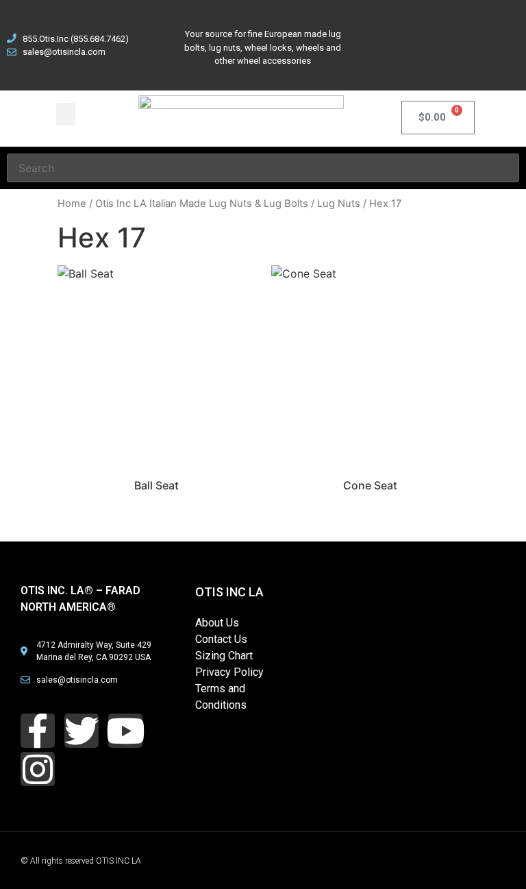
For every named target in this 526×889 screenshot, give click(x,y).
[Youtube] (485, 24)
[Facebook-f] (38, 731)
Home (72, 203)
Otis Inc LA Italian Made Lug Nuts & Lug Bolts (201, 203)
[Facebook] (391, 24)
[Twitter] (438, 24)
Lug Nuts (338, 203)
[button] (65, 114)
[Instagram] (438, 62)
